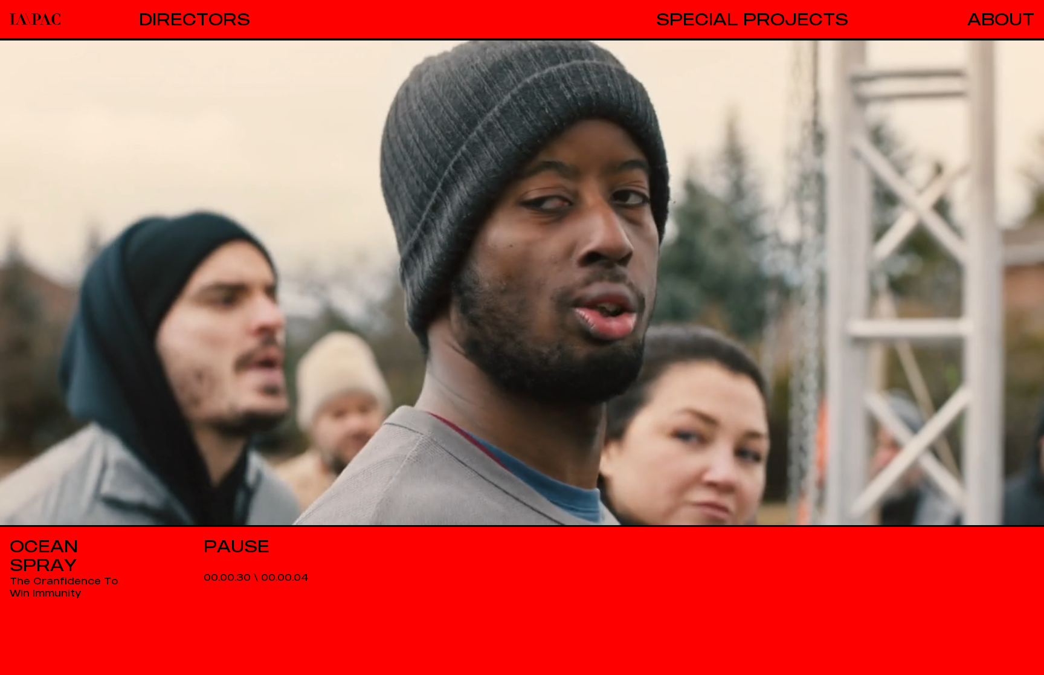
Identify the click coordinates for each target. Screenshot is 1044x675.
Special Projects (752, 19)
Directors (194, 19)
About (1000, 19)
